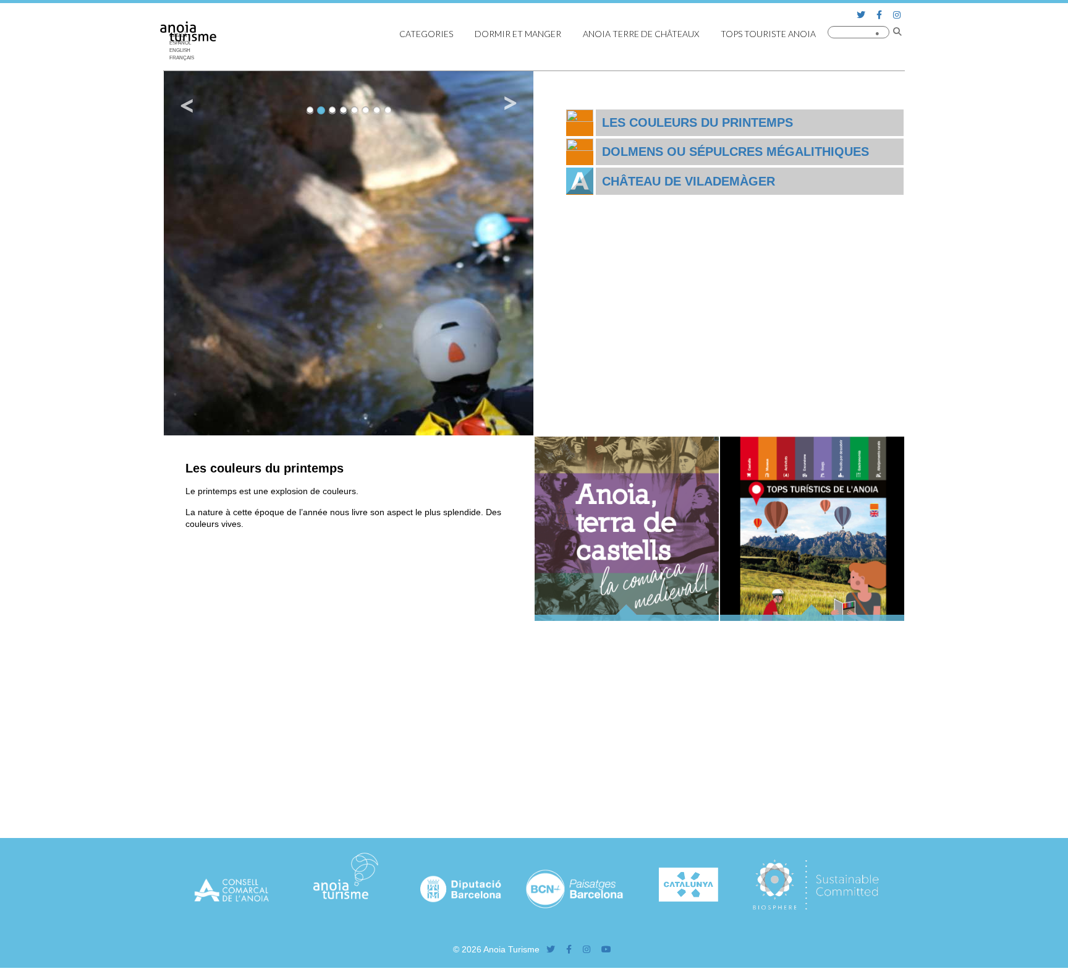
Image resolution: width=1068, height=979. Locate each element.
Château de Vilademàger (688, 181)
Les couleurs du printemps (697, 122)
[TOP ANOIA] (812, 618)
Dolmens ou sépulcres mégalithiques (735, 151)
